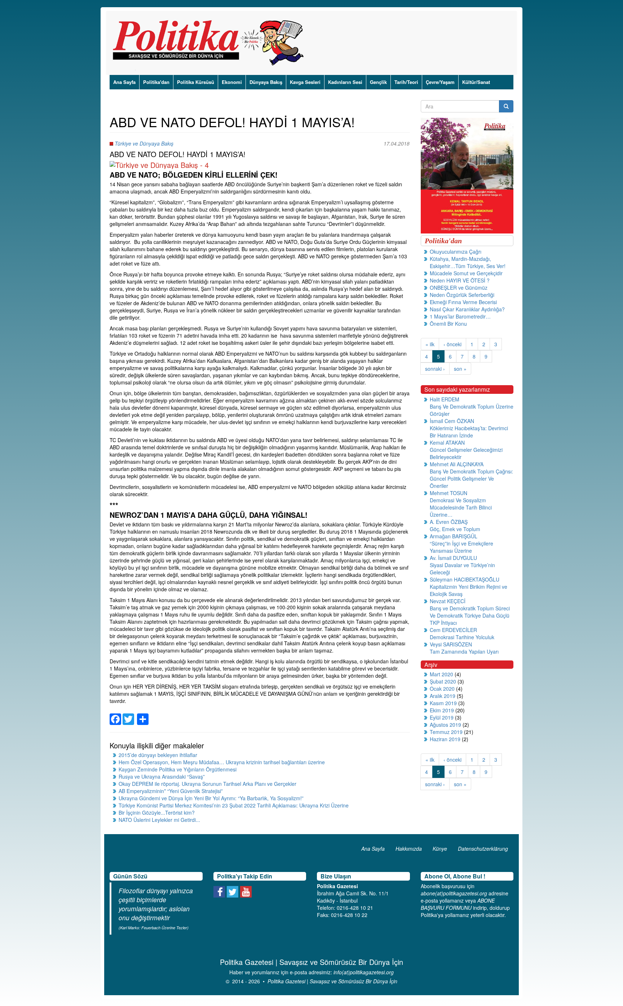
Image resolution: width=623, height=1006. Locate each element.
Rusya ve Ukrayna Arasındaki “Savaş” (162, 776)
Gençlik (378, 82)
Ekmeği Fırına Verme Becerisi (463, 302)
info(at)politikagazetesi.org (363, 972)
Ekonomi (232, 82)
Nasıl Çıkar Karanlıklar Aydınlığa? (467, 309)
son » (460, 368)
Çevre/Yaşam (440, 82)
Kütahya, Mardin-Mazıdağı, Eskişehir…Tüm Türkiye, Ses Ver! (467, 262)
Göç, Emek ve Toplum (455, 529)
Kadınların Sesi (345, 82)
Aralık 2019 (442, 695)
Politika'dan (156, 82)
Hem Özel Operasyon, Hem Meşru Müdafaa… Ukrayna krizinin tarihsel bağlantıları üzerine (222, 762)
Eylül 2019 (442, 717)
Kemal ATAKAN (447, 442)
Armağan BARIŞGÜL (453, 536)
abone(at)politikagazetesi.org (454, 893)
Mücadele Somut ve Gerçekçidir (466, 273)
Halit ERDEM (444, 399)
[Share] (143, 714)
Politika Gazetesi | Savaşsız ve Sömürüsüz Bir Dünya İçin (332, 981)
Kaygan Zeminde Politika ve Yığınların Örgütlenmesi (178, 769)
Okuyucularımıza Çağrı (455, 251)
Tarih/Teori (406, 82)
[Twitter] (128, 714)
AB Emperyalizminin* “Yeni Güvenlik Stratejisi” (171, 790)
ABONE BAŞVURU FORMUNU (458, 904)
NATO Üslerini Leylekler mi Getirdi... (159, 819)
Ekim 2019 (442, 710)
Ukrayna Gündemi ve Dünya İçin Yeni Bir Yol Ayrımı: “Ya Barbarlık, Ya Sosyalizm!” (211, 798)
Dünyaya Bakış (265, 82)
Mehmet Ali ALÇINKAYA (456, 464)
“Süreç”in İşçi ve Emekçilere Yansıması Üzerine (461, 547)
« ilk (429, 344)
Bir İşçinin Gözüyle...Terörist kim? (157, 812)
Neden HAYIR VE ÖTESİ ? (460, 280)
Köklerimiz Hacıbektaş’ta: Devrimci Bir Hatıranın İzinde (469, 431)
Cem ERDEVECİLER (453, 629)
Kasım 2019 (443, 703)
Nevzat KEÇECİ (447, 601)
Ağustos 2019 (445, 724)
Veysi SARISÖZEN (451, 644)
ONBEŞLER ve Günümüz (458, 287)
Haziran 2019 (445, 739)
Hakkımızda (409, 848)
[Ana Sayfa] (210, 43)
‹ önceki (452, 344)
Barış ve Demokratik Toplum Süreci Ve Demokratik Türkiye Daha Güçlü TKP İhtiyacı (470, 615)
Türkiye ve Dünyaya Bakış (144, 143)
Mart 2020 (441, 674)
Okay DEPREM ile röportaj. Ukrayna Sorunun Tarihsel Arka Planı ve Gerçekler (207, 783)
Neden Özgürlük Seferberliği (462, 294)
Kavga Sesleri (305, 82)
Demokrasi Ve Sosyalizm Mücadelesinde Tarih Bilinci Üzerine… (461, 507)
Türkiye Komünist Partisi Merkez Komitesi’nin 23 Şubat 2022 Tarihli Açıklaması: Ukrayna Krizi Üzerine (234, 805)
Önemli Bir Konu (448, 323)
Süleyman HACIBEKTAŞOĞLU (464, 579)
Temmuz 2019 (446, 731)
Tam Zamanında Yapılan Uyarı (464, 651)
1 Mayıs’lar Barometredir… (460, 316)
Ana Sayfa (124, 82)
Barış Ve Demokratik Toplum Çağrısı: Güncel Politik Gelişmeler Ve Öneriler (471, 478)
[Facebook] (115, 714)
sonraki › (435, 368)
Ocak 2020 (442, 688)
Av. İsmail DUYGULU (453, 557)
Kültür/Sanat (476, 82)
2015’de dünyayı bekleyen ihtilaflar (158, 754)
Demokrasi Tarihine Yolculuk (462, 637)
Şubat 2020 (443, 681)
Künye (440, 848)
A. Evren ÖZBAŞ (449, 521)
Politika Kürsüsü (195, 82)
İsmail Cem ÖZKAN (452, 420)
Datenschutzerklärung (483, 848)
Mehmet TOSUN (448, 493)
